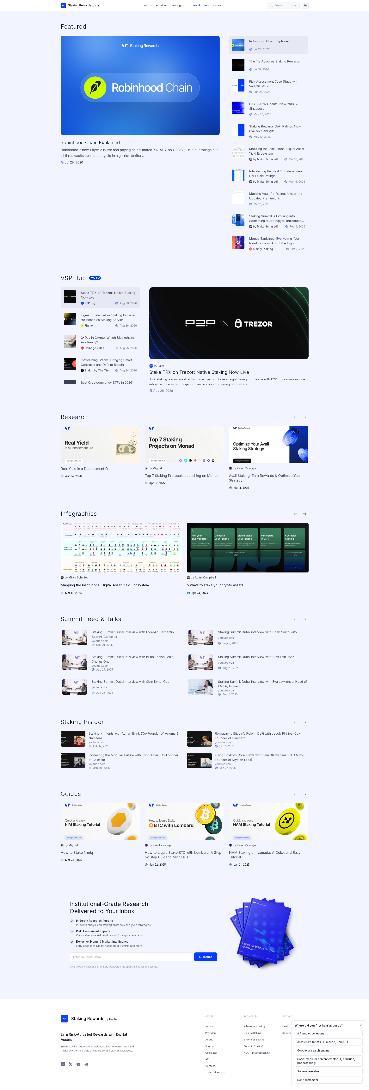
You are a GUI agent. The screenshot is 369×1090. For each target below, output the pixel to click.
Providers (162, 5)
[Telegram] (86, 1064)
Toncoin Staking (253, 1046)
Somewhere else (308, 1071)
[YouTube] (78, 1064)
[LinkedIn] (63, 1064)
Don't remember (307, 1079)
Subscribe (205, 956)
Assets (147, 5)
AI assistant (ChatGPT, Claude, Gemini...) (322, 1042)
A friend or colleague (310, 1033)
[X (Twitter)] (70, 1064)
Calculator (211, 1052)
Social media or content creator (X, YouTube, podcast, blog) (326, 1060)
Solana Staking (252, 1032)
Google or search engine (313, 1050)
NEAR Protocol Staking (257, 1052)
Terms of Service (215, 1072)
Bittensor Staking (254, 1039)
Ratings (177, 5)
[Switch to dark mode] (305, 5)
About (209, 1039)
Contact (218, 5)
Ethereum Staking (254, 1026)
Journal (195, 5)
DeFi (285, 1026)
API (206, 5)
